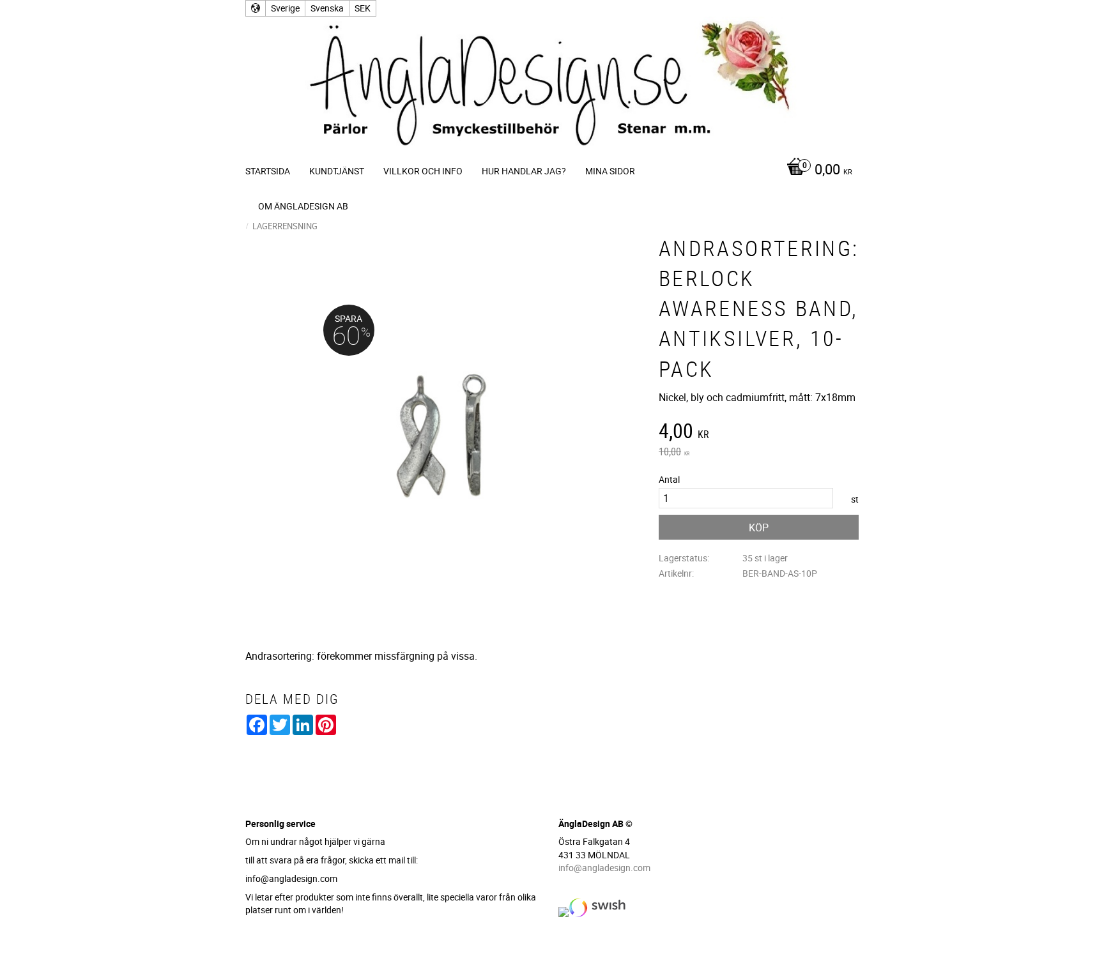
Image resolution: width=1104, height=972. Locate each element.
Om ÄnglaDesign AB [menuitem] (303, 206)
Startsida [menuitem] (267, 171)
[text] (759, 432)
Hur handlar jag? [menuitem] (524, 171)
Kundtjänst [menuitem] (336, 171)
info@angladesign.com (604, 868)
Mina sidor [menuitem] (610, 171)
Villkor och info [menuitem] (423, 171)
